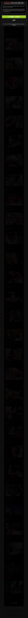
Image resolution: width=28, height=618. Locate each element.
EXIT (14, 20)
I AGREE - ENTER (14, 16)
